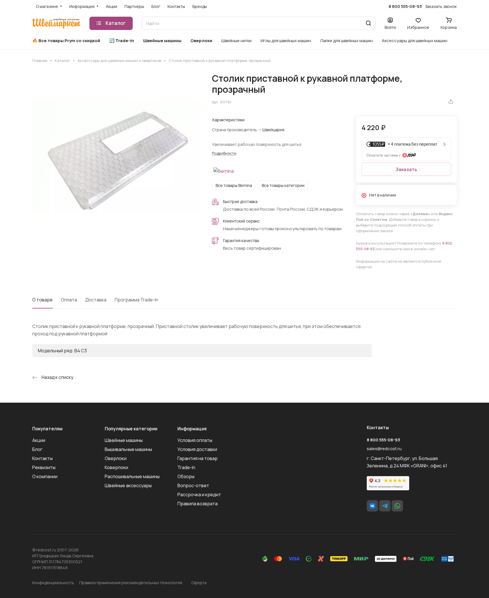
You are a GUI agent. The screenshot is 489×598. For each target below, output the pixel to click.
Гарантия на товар (197, 458)
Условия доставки (197, 449)
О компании (44, 476)
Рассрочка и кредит (199, 494)
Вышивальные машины (128, 449)
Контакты (42, 458)
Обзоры (185, 476)
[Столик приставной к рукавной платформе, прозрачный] (116, 157)
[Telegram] (385, 505)
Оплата (69, 300)
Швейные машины (124, 440)
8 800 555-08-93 (405, 6)
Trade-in (186, 467)
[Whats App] (397, 505)
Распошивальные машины (132, 476)
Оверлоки (115, 458)
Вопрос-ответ (193, 485)
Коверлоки (116, 467)
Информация (192, 429)
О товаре (42, 300)
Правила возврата (197, 503)
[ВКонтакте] (372, 505)
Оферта (199, 582)
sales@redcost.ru (384, 449)
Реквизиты (43, 467)
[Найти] (368, 23)
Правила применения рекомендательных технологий (130, 582)
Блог (37, 449)
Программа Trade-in (136, 300)
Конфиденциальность (53, 582)
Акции (38, 440)
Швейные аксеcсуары (128, 485)
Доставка (95, 300)
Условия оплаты (194, 440)
